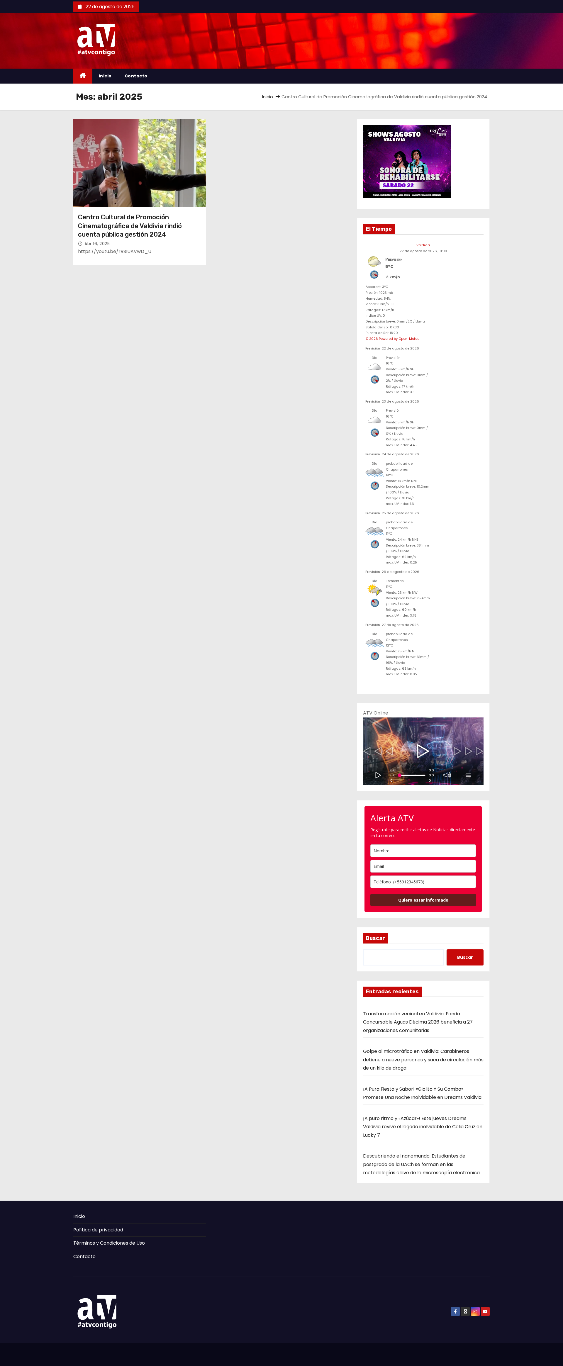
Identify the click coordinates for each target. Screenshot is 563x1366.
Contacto (136, 76)
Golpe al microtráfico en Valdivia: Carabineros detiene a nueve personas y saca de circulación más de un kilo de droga (423, 1059)
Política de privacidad (98, 1229)
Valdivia (423, 245)
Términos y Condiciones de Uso (109, 1243)
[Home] (82, 76)
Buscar (375, 938)
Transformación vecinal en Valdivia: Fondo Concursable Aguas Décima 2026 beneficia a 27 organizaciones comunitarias (418, 1022)
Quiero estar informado (423, 900)
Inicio (105, 76)
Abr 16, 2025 (97, 244)
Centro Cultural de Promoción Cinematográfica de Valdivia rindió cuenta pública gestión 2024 (130, 225)
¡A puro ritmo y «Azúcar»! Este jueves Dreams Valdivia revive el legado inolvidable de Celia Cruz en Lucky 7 (422, 1126)
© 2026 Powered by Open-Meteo (392, 338)
